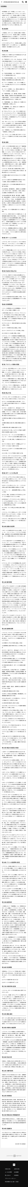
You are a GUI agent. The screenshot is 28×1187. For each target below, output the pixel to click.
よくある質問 (8, 1172)
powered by (10, 1155)
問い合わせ (8, 1175)
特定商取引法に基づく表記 (11, 1181)
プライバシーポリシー (10, 1178)
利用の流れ (8, 1169)
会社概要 (16, 1172)
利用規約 (16, 1175)
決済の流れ (17, 1169)
